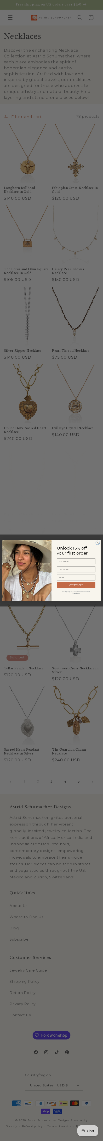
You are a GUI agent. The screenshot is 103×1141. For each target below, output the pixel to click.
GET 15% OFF (76, 585)
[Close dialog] (98, 543)
